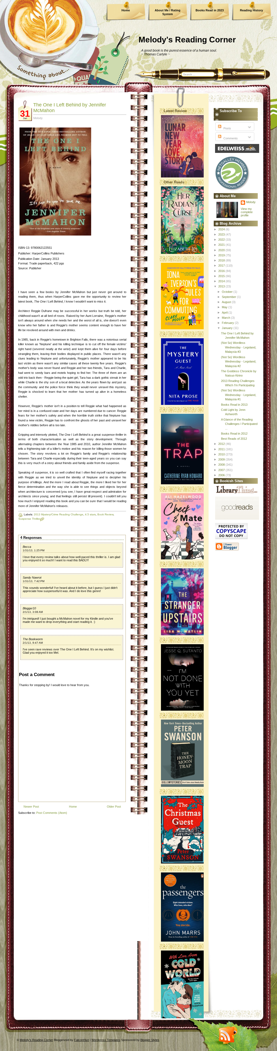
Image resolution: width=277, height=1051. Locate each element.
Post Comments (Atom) (51, 812)
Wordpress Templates (105, 1040)
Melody (251, 202)
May (225, 307)
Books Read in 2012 (234, 433)
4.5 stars (90, 514)
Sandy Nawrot (32, 577)
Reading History (251, 10)
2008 (222, 464)
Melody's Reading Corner (187, 39)
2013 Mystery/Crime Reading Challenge (58, 514)
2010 (222, 454)
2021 (222, 244)
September (229, 296)
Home (125, 10)
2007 (222, 470)
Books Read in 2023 (210, 10)
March (226, 317)
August (227, 302)
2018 (222, 260)
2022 (222, 239)
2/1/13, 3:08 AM (33, 611)
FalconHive (81, 1040)
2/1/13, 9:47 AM (33, 642)
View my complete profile (247, 212)
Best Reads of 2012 (234, 438)
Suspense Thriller (29, 518)
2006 (222, 475)
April (225, 312)
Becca (27, 546)
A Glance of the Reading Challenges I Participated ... (239, 424)
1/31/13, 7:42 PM (33, 581)
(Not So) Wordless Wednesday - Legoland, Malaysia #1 (238, 395)
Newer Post (31, 806)
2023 (222, 234)
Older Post (114, 806)
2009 (222, 459)
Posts (227, 128)
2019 (222, 255)
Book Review (105, 514)
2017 (222, 265)
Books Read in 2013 (234, 404)
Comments (230, 138)
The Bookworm (33, 639)
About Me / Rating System (167, 12)
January (227, 328)
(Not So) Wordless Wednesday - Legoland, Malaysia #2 (238, 361)
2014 (222, 281)
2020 (222, 250)
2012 (222, 443)
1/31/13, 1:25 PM (33, 550)
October (227, 291)
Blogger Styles (149, 1040)
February (228, 322)
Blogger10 (29, 608)
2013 (222, 286)
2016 (222, 271)
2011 (222, 449)
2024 (222, 229)
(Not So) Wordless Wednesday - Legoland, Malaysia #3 (238, 347)
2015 (222, 276)
